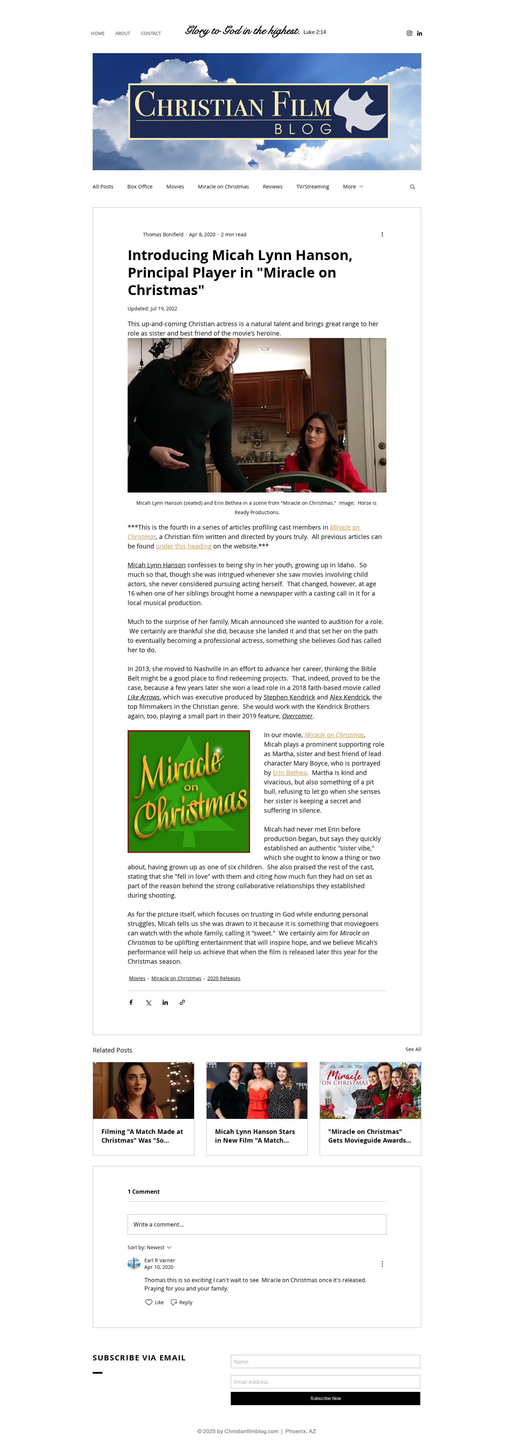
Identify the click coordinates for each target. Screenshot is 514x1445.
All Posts (103, 186)
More (349, 186)
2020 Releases (224, 978)
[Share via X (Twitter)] (148, 1002)
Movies (175, 186)
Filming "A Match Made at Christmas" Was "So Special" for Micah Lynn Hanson (142, 1136)
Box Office (139, 186)
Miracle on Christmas (223, 186)
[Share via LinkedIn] (165, 1002)
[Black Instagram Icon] (409, 33)
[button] (412, 186)
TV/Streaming (313, 186)
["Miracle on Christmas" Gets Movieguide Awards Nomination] (370, 1090)
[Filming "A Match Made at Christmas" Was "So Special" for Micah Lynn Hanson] (143, 1090)
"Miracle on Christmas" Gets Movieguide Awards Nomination (367, 1136)
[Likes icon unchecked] (149, 1302)
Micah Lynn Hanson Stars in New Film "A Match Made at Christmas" (255, 1136)
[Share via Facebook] (131, 1002)
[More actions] (382, 234)
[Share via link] (182, 1002)
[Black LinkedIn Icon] (419, 33)
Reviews (273, 186)
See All (413, 1049)
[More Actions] (382, 1264)
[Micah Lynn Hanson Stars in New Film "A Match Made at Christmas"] (257, 1090)
